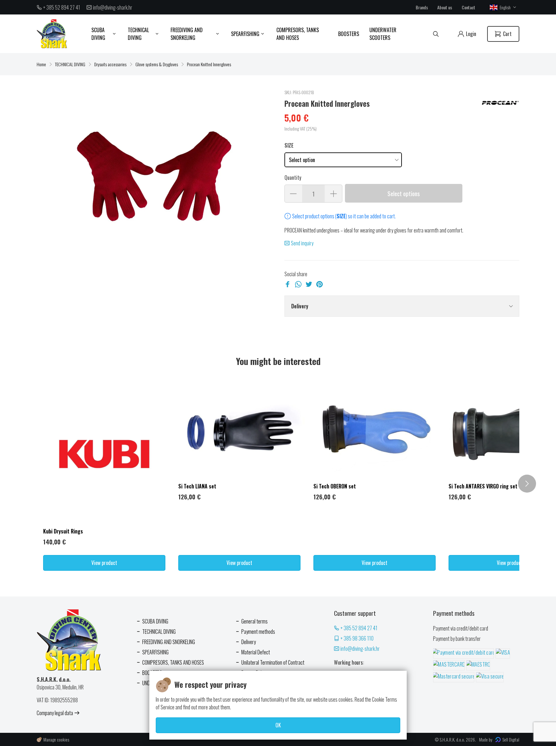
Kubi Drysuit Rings (63, 531)
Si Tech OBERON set (334, 486)
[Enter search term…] (436, 34)
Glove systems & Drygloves (156, 64)
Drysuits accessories (110, 64)
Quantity (292, 177)
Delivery (299, 306)
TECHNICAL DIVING (70, 64)
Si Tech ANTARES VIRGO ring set (483, 486)
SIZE (288, 145)
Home (41, 64)
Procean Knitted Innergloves (209, 64)
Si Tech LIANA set (197, 486)
